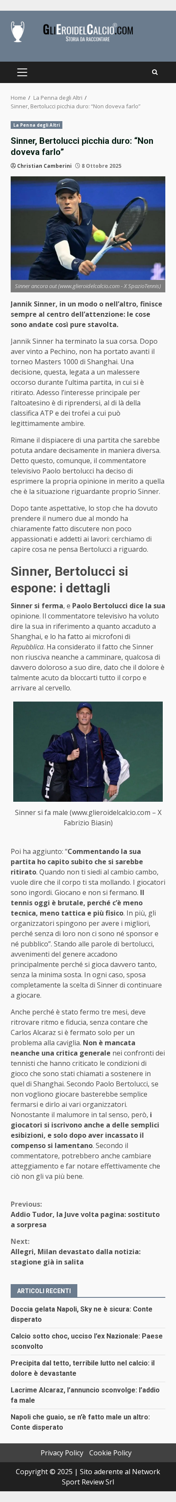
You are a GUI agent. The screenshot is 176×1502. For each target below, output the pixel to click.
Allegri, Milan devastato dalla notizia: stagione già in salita (76, 1252)
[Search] (155, 72)
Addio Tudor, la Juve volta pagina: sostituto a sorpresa (85, 1214)
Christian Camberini (44, 166)
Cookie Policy (110, 1452)
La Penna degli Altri (36, 125)
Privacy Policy (62, 1452)
